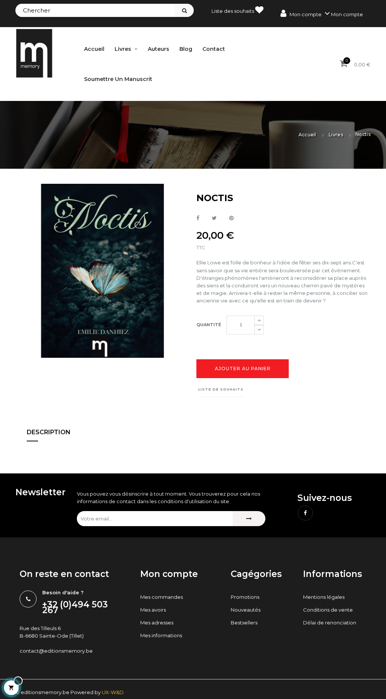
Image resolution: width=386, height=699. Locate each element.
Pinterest (231, 218)
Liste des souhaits (233, 11)
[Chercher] (184, 10)
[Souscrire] (249, 518)
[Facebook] (305, 513)
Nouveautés (245, 610)
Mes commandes (161, 597)
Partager (197, 218)
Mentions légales (324, 597)
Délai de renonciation (329, 623)
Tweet (214, 218)
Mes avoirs (153, 610)
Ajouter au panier (243, 368)
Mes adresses (156, 623)
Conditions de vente (328, 610)
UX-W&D (113, 692)
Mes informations (161, 635)
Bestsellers (244, 623)
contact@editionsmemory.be (56, 651)
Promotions (245, 597)
